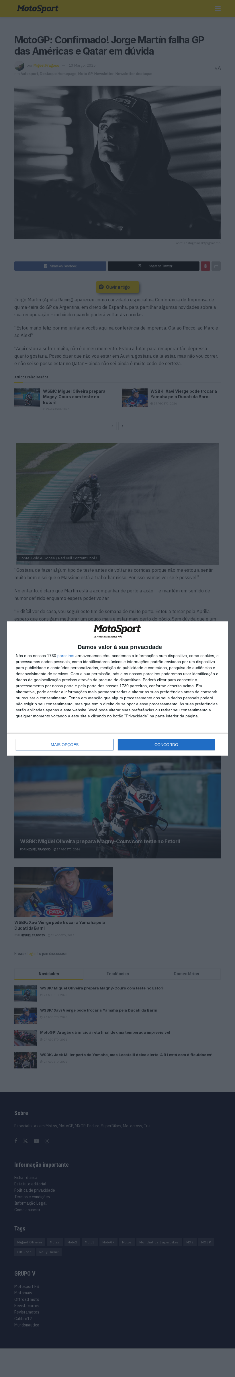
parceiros (65, 656)
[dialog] (117, 688)
